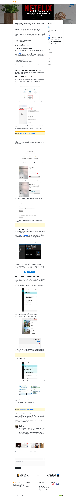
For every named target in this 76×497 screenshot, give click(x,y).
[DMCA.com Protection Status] (61, 495)
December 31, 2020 (32, 451)
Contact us (27, 485)
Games (49, 55)
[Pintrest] (55, 484)
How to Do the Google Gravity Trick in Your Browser (55, 30)
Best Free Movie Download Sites (43, 489)
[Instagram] (56, 484)
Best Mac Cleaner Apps (42, 485)
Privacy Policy (28, 486)
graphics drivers (22, 53)
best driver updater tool (24, 235)
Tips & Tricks (49, 64)
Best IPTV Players (41, 490)
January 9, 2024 (17, 451)
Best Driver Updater (42, 486)
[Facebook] (51, 484)
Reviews (49, 61)
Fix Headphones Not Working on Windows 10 (27, 409)
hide (22, 39)
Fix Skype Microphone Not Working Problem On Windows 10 (30, 224)
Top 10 (49, 66)
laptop (49, 58)
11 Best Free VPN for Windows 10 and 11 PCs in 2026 (56, 38)
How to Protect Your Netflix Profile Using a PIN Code (29, 355)
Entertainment (50, 52)
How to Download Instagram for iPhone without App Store (56, 42)
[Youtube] (53, 484)
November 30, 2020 (36, 15)
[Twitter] (54, 484)
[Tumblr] (58, 484)
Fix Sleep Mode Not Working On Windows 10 (27, 133)
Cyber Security (50, 49)
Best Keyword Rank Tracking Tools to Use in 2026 (55, 26)
